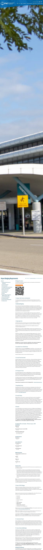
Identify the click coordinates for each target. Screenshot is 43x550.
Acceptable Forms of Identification (7, 287)
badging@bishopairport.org (38, 382)
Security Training (4, 292)
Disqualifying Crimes (5, 290)
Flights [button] (19, 3)
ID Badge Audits (4, 300)
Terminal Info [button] (24, 3)
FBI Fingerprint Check (5, 289)
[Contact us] (42, 3)
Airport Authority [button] (35, 3)
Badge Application (5, 285)
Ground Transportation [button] (29, 3)
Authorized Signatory (5, 284)
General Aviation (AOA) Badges (6, 299)
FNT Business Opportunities (33, 278)
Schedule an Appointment (19, 285)
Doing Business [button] (39, 3)
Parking (21, 3)
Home (17, 3)
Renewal (3, 293)
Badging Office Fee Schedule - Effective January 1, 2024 (6, 295)
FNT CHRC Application (22, 392)
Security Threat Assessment (6, 288)
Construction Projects (5, 298)
